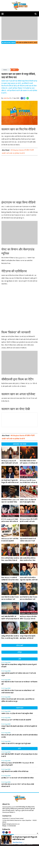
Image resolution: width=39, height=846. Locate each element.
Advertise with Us (10, 844)
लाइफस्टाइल (19, 708)
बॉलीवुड (19, 652)
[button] (3, 13)
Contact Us (6, 816)
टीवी (19, 659)
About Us (6, 804)
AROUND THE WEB (19, 444)
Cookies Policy (21, 844)
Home (5, 69)
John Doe (6, 98)
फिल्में (14, 69)
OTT (19, 748)
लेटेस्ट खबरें (19, 645)
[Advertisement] (19, 178)
